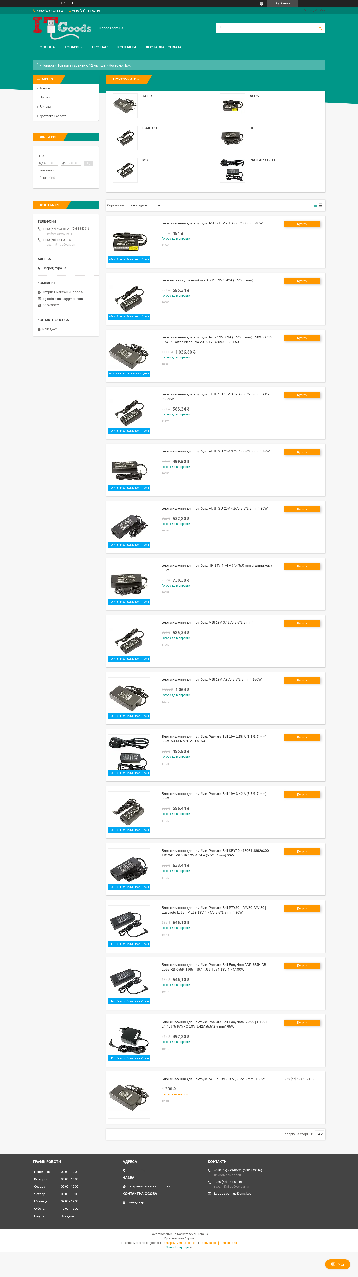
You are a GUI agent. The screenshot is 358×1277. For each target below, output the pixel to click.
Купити (302, 224)
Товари (72, 47)
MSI (145, 160)
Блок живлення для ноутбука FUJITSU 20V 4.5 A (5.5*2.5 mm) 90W (215, 508)
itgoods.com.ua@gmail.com (63, 299)
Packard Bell (263, 160)
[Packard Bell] (232, 170)
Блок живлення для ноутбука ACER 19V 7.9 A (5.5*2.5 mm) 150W (213, 1079)
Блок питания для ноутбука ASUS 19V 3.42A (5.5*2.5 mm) (207, 280)
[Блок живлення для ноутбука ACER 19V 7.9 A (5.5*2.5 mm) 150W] (129, 1098)
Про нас (100, 47)
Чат (341, 1264)
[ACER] (125, 105)
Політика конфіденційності (218, 1243)
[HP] (232, 138)
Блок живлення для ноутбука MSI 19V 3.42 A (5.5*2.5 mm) (208, 622)
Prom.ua (202, 1234)
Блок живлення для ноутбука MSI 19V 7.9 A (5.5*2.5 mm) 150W (212, 679)
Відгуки (45, 106)
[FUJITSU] (125, 138)
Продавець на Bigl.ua (179, 1238)
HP (252, 128)
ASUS (254, 96)
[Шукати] (320, 28)
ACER (147, 96)
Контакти (126, 47)
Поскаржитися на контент (180, 1243)
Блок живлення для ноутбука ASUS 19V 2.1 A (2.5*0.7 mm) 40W (212, 223)
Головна (46, 47)
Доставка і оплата (164, 47)
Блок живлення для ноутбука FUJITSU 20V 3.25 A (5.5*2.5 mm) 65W (216, 451)
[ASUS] (232, 105)
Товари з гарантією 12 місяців (81, 65)
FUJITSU (149, 128)
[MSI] (125, 170)
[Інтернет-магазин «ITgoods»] (62, 28)
